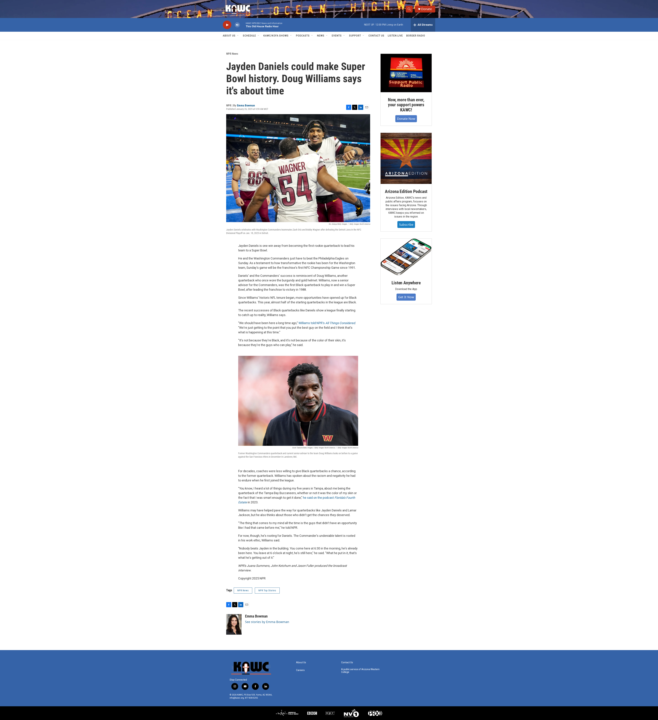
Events (337, 35)
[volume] (237, 25)
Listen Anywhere (406, 282)
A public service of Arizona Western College (360, 670)
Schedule (249, 35)
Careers (300, 670)
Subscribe (406, 224)
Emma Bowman (246, 105)
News (320, 35)
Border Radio (415, 35)
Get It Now (406, 297)
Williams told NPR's (326, 323)
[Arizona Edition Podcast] (406, 158)
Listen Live (395, 35)
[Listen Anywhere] (406, 257)
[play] (227, 25)
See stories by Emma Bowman (267, 622)
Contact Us (376, 35)
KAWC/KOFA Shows (276, 35)
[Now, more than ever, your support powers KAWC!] (406, 73)
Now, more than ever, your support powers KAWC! (406, 105)
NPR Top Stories (267, 590)
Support (355, 35)
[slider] (242, 25)
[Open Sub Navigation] (238, 35)
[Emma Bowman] (234, 624)
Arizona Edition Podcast (406, 191)
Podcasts (303, 35)
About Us (229, 35)
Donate (426, 9)
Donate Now (406, 119)
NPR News (232, 53)
